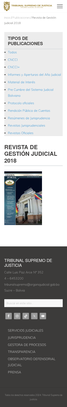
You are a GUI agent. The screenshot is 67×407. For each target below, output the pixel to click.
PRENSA (14, 372)
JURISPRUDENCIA (22, 338)
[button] (60, 6)
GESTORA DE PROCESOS (27, 345)
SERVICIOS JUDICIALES (25, 330)
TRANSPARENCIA (21, 352)
